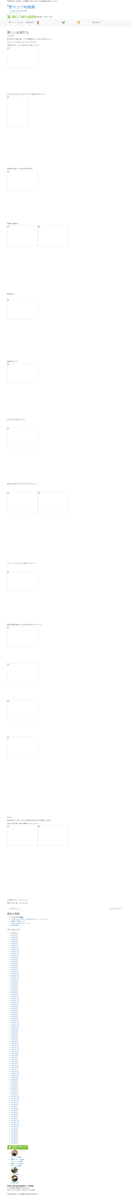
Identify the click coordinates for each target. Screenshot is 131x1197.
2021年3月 (14, 1065)
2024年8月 (14, 982)
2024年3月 (14, 992)
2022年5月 (14, 1037)
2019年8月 (14, 1104)
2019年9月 (14, 1102)
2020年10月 (15, 1076)
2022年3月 (14, 1041)
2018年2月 (14, 1141)
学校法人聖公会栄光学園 (19, 11)
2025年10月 (15, 953)
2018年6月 (14, 1133)
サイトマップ (15, 13)
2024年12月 (15, 974)
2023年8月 (14, 1006)
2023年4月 (14, 1014)
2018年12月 (15, 1121)
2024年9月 (14, 980)
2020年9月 (14, 1078)
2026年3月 (14, 943)
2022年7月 (14, 1033)
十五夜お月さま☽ (14, 909)
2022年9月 (14, 1029)
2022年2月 (14, 1043)
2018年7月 (14, 1131)
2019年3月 (14, 1114)
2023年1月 (14, 1021)
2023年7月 (14, 1008)
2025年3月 (14, 968)
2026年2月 (14, 945)
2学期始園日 (15, 925)
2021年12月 (15, 1047)
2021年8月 (14, 1055)
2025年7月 (14, 959)
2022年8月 (14, 1031)
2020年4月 (14, 1088)
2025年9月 (14, 955)
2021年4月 (14, 1063)
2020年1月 (14, 1094)
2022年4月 (14, 1039)
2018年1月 (14, 1143)
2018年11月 (15, 1123)
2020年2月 (14, 1092)
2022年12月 (15, 1023)
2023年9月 (14, 1004)
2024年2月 (14, 994)
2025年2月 (14, 970)
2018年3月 (14, 1139)
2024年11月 (15, 976)
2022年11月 (15, 1025)
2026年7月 (14, 935)
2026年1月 (14, 947)
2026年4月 (14, 941)
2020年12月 (15, 1072)
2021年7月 (14, 1057)
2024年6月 (14, 986)
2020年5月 (14, 1086)
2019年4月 (14, 1112)
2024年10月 (15, 978)
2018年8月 (14, 1129)
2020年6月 (14, 1084)
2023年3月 (14, 1017)
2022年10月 (15, 1027)
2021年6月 (14, 1059)
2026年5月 (14, 939)
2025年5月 (14, 963)
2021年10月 (15, 1051)
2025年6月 (14, 961)
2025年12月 (15, 949)
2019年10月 (15, 1100)
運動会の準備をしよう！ (19, 921)
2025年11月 (15, 951)
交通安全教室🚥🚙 (17, 917)
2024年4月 (14, 990)
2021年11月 (15, 1049)
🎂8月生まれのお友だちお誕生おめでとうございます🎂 (29, 919)
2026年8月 (14, 933)
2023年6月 (14, 1010)
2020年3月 (14, 1090)
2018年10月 (15, 1125)
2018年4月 (14, 1137)
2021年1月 (14, 1070)
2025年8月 (14, 957)
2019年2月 (14, 1116)
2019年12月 (15, 1096)
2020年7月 (14, 1082)
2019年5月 (14, 1110)
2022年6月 (14, 1035)
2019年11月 (15, 1098)
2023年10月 (15, 1002)
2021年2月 (14, 1068)
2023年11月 (15, 1000)
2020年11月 (15, 1074)
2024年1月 (14, 996)
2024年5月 (14, 988)
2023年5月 (14, 1012)
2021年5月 (14, 1061)
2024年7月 (14, 984)
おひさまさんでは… (115, 909)
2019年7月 (14, 1106)
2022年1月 (14, 1045)
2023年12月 (15, 998)
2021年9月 (14, 1053)
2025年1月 (14, 972)
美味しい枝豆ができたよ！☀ (20, 923)
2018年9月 (14, 1127)
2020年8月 (14, 1080)
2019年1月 (14, 1119)
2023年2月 (14, 1019)
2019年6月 (14, 1108)
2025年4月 (14, 966)
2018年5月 (14, 1135)
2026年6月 (14, 937)
